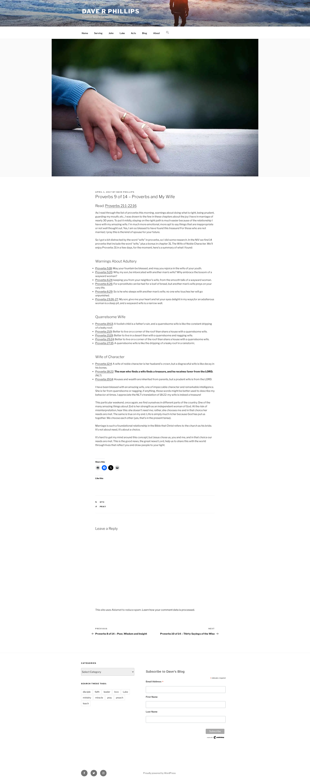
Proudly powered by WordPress (159, 773)
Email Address (154, 681)
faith (97, 691)
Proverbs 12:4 (103, 363)
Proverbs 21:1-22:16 (121, 206)
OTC (102, 502)
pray (103, 506)
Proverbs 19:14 (104, 379)
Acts (133, 33)
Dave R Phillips (111, 11)
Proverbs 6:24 (103, 280)
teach (86, 703)
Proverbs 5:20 (103, 272)
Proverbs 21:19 (104, 335)
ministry (87, 697)
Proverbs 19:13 (104, 323)
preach (119, 697)
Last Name (151, 711)
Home (85, 33)
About (156, 33)
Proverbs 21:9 (103, 331)
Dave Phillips (125, 192)
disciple (87, 691)
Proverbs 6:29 (104, 291)
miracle (99, 697)
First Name (152, 697)
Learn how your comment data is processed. (168, 609)
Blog (144, 33)
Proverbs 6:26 (104, 283)
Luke (122, 33)
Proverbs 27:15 (104, 343)
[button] (167, 33)
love (116, 691)
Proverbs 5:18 (103, 268)
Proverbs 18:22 (104, 371)
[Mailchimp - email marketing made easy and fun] (216, 738)
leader (107, 691)
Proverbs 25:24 (104, 339)
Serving (98, 33)
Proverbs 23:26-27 (106, 299)
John (111, 33)
